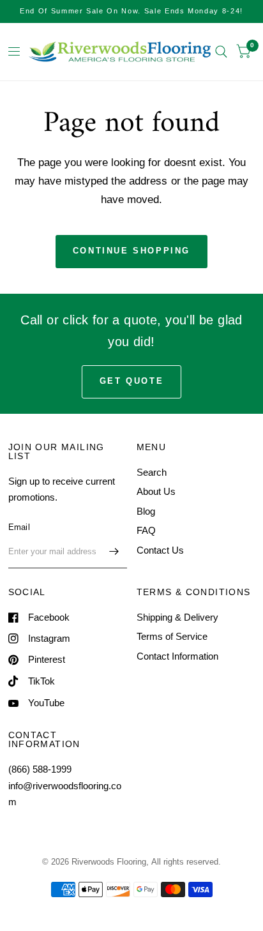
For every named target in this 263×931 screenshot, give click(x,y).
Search (152, 472)
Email (19, 527)
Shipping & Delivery (177, 617)
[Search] (221, 51)
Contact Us (160, 550)
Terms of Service (172, 636)
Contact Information (177, 656)
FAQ (146, 530)
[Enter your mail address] (114, 551)
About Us (156, 491)
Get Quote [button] (131, 381)
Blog (146, 511)
